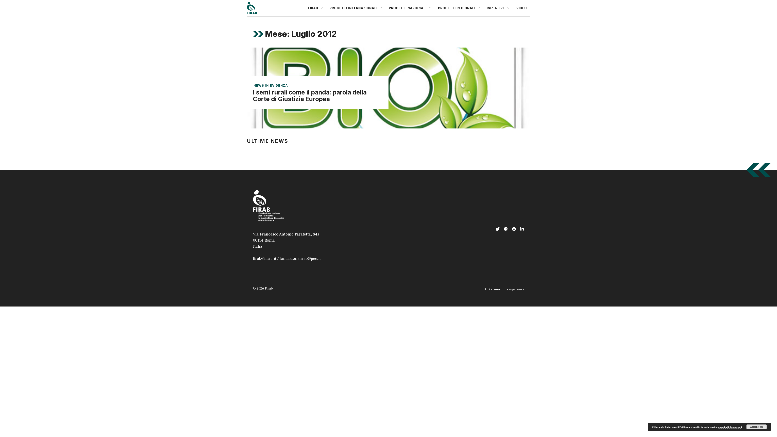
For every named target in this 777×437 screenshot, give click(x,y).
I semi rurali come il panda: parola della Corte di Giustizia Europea (310, 96)
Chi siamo (492, 289)
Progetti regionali (456, 8)
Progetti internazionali (353, 8)
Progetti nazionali (408, 8)
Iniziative (496, 8)
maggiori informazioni (730, 427)
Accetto (756, 427)
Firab (313, 8)
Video (521, 8)
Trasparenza (514, 289)
